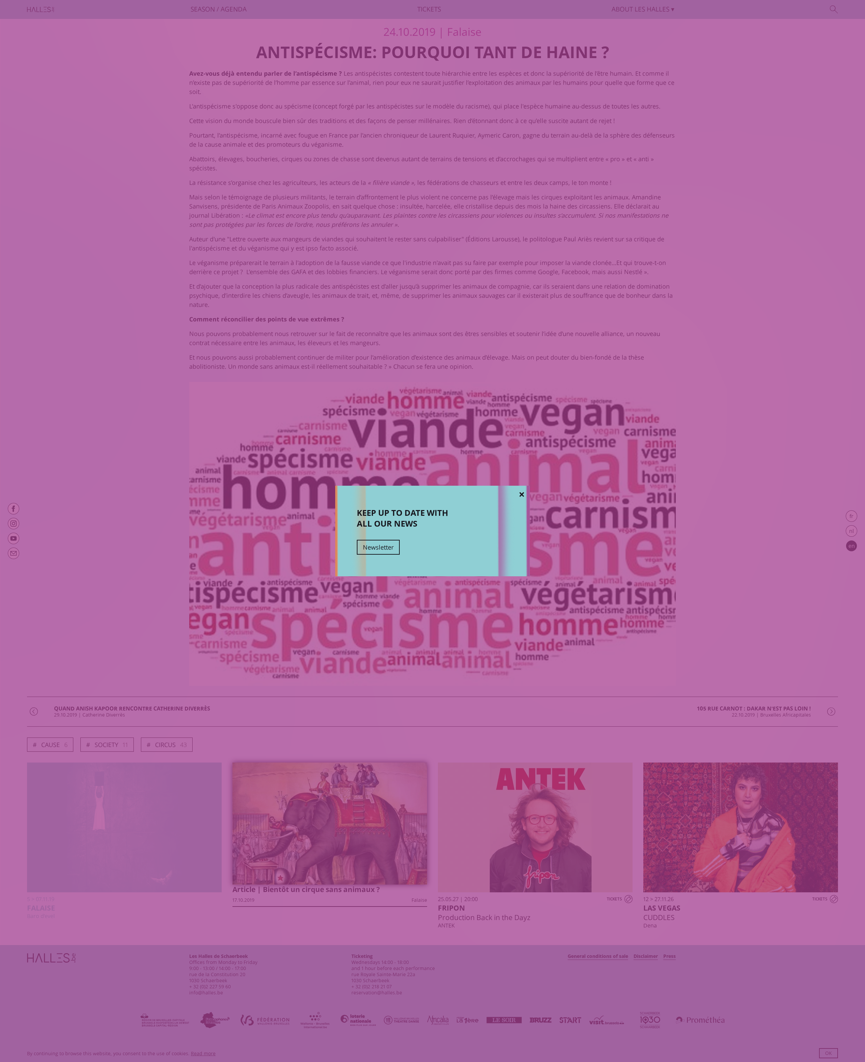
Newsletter (378, 547)
